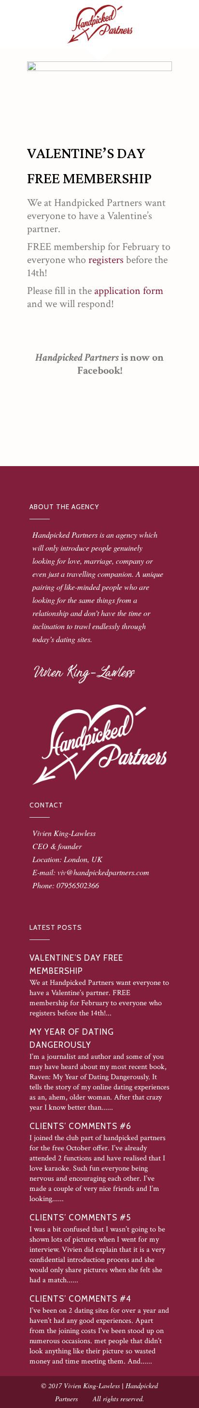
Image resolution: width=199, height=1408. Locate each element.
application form (128, 291)
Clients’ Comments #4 (80, 1299)
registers (106, 260)
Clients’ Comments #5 (80, 1217)
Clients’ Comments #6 (80, 1126)
